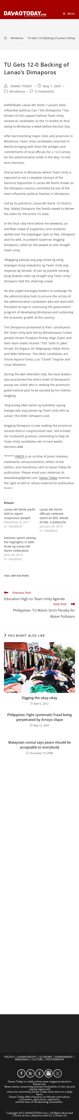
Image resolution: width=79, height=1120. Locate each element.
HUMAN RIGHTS (27, 1057)
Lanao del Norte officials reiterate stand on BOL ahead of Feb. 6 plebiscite (54, 515)
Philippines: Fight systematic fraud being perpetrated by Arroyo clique (39, 717)
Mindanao (17, 91)
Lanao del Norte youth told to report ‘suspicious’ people (19, 513)
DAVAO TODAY (21, 86)
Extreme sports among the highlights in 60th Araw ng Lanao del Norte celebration (20, 544)
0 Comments (44, 91)
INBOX (20, 456)
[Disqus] (39, 820)
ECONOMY (45, 1057)
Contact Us (60, 1115)
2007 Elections (20, 575)
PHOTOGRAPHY (55, 1059)
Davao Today (48, 478)
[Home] (5, 38)
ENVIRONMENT (64, 1057)
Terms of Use (21, 1115)
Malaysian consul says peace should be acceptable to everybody (39, 744)
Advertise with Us (42, 1115)
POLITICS (9, 1057)
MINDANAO (22, 1059)
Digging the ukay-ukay (39, 697)
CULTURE (37, 1059)
